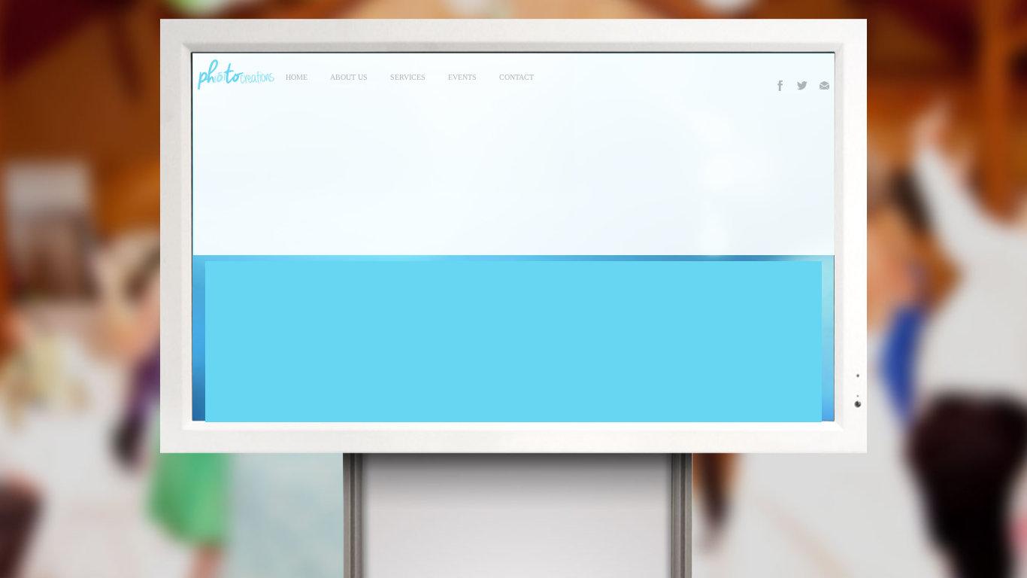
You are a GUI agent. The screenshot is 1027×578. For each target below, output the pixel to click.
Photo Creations (233, 74)
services (408, 77)
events (462, 77)
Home (296, 77)
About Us (349, 77)
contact (516, 77)
